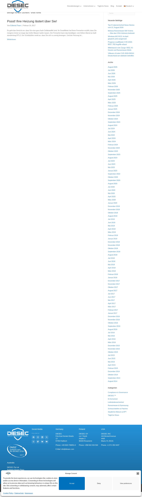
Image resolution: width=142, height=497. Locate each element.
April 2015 (111, 365)
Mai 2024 (111, 135)
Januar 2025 (112, 109)
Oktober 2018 (113, 248)
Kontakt (119, 6)
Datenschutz (19, 493)
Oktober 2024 (113, 119)
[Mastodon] (38, 441)
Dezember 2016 (114, 316)
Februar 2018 (113, 274)
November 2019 (114, 209)
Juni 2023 (111, 164)
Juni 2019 (111, 222)
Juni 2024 (111, 132)
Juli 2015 (111, 355)
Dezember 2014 (114, 371)
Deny (99, 483)
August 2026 (112, 67)
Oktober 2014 (113, 375)
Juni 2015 (111, 358)
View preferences (126, 483)
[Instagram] (38, 437)
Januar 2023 (112, 171)
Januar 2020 (112, 203)
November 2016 (114, 320)
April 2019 (111, 229)
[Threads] (33, 441)
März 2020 (112, 200)
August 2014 (112, 381)
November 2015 (114, 349)
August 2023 (112, 158)
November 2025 (114, 90)
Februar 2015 (113, 368)
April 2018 (111, 268)
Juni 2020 (111, 190)
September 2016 (114, 326)
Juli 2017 (111, 294)
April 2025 (111, 99)
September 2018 (114, 251)
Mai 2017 (111, 300)
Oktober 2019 (113, 213)
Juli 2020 (111, 187)
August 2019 (112, 216)
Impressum (29, 493)
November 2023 (114, 148)
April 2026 (111, 80)
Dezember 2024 (114, 112)
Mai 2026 (111, 77)
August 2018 (112, 255)
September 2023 (114, 154)
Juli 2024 (111, 128)
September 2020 (114, 180)
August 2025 (112, 96)
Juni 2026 (111, 73)
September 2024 (114, 122)
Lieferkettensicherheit (116, 402)
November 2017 (114, 284)
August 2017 (112, 290)
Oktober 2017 (113, 287)
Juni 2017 (111, 297)
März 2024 (112, 141)
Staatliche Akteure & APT (117, 412)
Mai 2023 (111, 167)
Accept (71, 483)
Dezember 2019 (114, 206)
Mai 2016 (111, 336)
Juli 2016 (111, 333)
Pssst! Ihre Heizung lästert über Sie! (32, 21)
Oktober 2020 (113, 177)
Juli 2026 (111, 70)
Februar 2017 (113, 310)
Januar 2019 (112, 239)
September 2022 (114, 174)
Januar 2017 (112, 313)
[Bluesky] (42, 441)
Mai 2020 (111, 193)
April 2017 (111, 303)
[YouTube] (46, 441)
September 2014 (114, 378)
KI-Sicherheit (112, 399)
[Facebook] (33, 437)
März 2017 (112, 307)
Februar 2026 (113, 86)
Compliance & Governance (118, 392)
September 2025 (114, 93)
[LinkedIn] (42, 437)
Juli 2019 (111, 219)
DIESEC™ (112, 396)
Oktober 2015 (113, 352)
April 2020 (111, 196)
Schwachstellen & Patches (118, 409)
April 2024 (111, 138)
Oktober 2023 (113, 151)
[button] (138, 473)
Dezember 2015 (114, 345)
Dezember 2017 (114, 281)
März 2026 (112, 83)
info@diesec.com (67, 449)
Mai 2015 (111, 362)
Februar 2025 (113, 106)
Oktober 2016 (113, 323)
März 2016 (112, 342)
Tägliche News (103, 6)
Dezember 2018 (114, 242)
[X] (46, 437)
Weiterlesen (11, 39)
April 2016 (111, 339)
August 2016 (112, 329)
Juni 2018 (111, 261)
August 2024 (112, 125)
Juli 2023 (111, 161)
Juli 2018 (111, 258)
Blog (112, 6)
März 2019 (112, 232)
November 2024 (114, 115)
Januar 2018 (112, 277)
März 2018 (112, 271)
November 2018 (114, 245)
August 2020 (112, 183)
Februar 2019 (113, 235)
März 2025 (112, 103)
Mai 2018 (111, 264)
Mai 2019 (111, 226)
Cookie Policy (8, 493)
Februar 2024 (113, 145)
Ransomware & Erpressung (118, 405)
